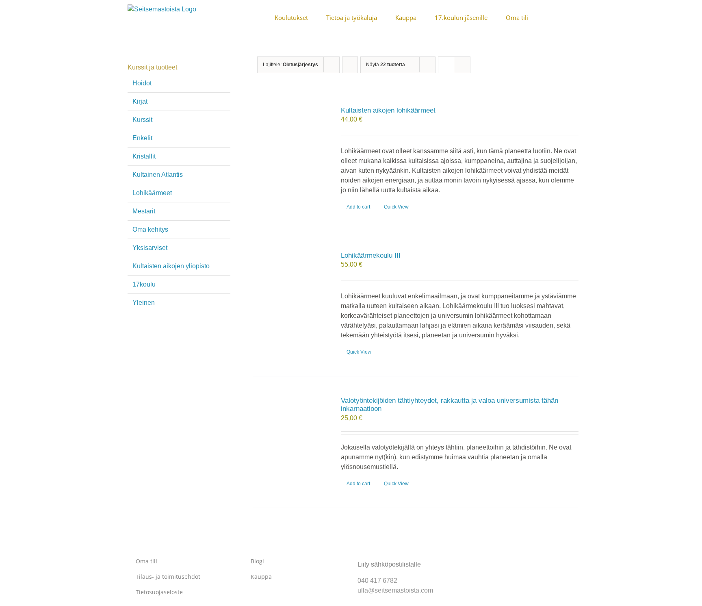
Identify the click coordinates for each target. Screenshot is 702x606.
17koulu (144, 284)
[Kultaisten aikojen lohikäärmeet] (290, 146)
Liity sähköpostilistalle (389, 564)
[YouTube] (501, 557)
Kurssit (142, 119)
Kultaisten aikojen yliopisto (171, 266)
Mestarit (143, 211)
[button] (572, 17)
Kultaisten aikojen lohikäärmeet (388, 110)
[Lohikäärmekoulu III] (290, 292)
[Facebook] (475, 557)
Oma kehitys (150, 229)
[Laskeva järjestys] (350, 64)
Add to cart (358, 207)
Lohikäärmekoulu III (371, 255)
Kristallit (144, 156)
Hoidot (142, 83)
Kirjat (139, 101)
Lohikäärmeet (152, 192)
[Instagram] (488, 557)
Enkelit (142, 138)
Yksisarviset (149, 247)
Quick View (396, 207)
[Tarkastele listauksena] (462, 65)
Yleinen (143, 302)
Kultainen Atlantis (157, 174)
